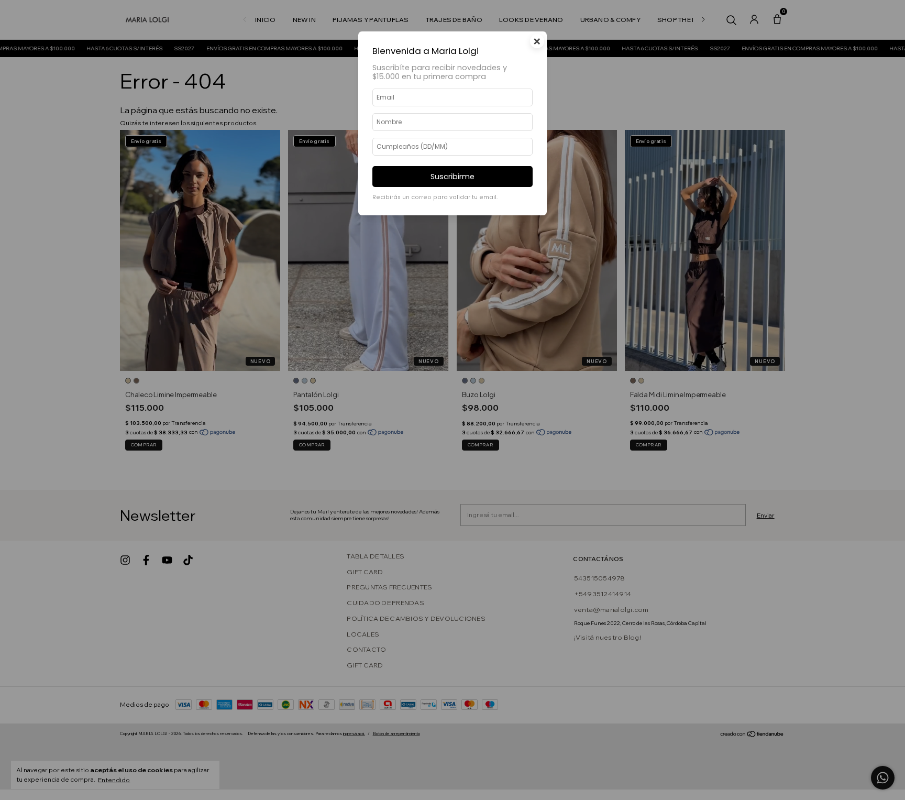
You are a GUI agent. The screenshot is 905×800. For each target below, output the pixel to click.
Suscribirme (452, 176)
